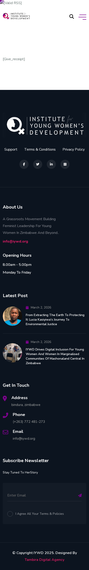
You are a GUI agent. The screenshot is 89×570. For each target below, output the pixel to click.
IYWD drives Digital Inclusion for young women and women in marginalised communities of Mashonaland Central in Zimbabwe (55, 356)
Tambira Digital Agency (44, 559)
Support (10, 149)
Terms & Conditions (40, 149)
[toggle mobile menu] (82, 17)
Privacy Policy (74, 149)
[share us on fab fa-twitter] (37, 164)
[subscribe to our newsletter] (80, 495)
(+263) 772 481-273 (29, 421)
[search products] (71, 16)
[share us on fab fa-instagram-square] (65, 164)
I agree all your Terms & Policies (40, 514)
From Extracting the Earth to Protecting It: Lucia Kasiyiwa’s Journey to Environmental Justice (55, 319)
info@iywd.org (15, 241)
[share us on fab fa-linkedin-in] (51, 164)
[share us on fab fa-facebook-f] (24, 164)
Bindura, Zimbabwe (25, 405)
